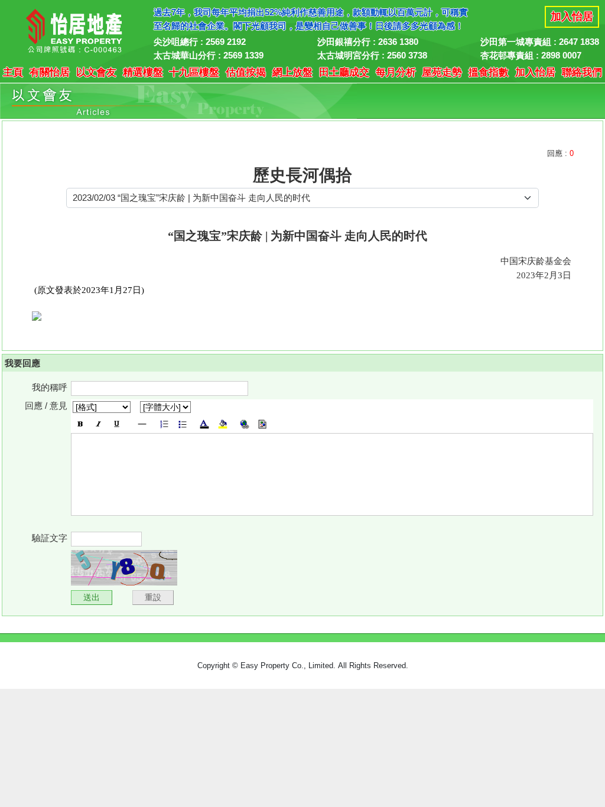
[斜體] (98, 424)
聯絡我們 (582, 72)
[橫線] (142, 424)
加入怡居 (572, 16)
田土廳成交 (344, 72)
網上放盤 (292, 72)
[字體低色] (222, 424)
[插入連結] (244, 424)
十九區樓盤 (194, 72)
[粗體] (80, 424)
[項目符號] (182, 424)
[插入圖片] (262, 424)
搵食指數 (489, 72)
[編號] (164, 424)
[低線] (116, 424)
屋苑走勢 (442, 72)
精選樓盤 (143, 72)
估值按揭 (246, 72)
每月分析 (396, 72)
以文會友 (96, 72)
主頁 (13, 72)
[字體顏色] (204, 424)
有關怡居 (50, 72)
